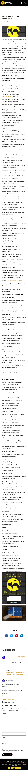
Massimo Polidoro (8, 3)
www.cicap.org (6, 96)
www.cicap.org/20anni (15, 280)
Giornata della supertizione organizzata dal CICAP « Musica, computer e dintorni (15, 673)
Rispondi (3, 695)
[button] (21, 3)
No (12, 767)
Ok (9, 767)
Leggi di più (18, 767)
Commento (5, 713)
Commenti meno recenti (8, 653)
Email (4, 737)
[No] (25, 764)
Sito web (4, 743)
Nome (4, 731)
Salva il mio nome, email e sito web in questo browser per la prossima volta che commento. (13, 751)
